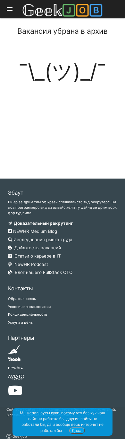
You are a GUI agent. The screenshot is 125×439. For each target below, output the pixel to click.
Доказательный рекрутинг (42, 223)
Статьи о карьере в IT (36, 256)
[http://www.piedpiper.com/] (14, 351)
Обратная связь (22, 298)
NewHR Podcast (30, 264)
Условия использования (29, 306)
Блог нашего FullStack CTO (42, 272)
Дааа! (77, 430)
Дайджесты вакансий (36, 247)
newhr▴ (15, 367)
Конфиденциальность (27, 314)
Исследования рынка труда (42, 239)
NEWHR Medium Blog (34, 231)
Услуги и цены (20, 322)
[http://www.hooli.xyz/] (14, 361)
